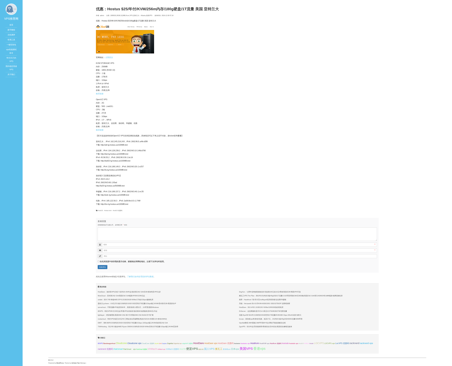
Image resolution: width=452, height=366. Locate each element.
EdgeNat (170, 343)
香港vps (259, 348)
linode (311, 343)
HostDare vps (210, 343)
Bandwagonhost (109, 343)
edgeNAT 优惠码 (187, 343)
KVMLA (306, 343)
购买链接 (99, 94)
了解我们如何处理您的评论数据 (140, 277)
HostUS (100, 210)
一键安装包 (11, 45)
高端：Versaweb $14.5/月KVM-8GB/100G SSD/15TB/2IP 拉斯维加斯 (264, 303)
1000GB (113, 15)
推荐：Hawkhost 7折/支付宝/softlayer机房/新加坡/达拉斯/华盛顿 (262, 300)
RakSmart (118, 349)
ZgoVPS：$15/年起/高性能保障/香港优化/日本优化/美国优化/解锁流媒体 (265, 326)
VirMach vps (161, 349)
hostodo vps (293, 343)
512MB (123, 15)
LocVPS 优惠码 (342, 343)
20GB (118, 15)
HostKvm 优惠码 (275, 343)
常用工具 (11, 40)
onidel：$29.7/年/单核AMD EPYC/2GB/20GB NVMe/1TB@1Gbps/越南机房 (125, 300)
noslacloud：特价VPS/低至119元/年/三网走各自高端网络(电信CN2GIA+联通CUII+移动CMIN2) (132, 319)
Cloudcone (121, 343)
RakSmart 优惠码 (141, 349)
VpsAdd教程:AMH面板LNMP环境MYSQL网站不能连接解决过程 (262, 323)
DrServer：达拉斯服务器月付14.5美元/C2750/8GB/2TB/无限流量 (263, 311)
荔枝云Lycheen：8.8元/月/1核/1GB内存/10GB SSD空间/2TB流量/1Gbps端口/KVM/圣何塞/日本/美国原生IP (137, 303)
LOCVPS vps (329, 343)
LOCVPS (319, 343)
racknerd (354, 343)
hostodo (285, 343)
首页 (11, 25)
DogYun (164, 343)
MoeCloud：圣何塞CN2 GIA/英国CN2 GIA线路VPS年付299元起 (121, 296)
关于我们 (11, 74)
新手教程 (11, 30)
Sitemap (82, 363)
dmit (160, 343)
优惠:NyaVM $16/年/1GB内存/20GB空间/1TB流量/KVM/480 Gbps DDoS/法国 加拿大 (270, 315)
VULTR (182, 349)
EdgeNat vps (178, 343)
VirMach (152, 349)
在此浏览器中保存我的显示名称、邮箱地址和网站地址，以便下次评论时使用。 (133, 261)
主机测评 (11, 35)
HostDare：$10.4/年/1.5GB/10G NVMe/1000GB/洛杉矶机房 (261, 307)
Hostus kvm (108, 210)
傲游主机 (201, 349)
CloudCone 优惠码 (148, 343)
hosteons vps (245, 343)
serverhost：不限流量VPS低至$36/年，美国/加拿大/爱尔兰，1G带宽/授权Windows (128, 307)
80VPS (100, 343)
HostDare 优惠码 (226, 343)
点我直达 (109, 57)
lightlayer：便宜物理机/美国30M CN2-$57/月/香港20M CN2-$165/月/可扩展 (125, 315)
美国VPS (149, 15)
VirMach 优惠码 (172, 349)
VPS (131, 15)
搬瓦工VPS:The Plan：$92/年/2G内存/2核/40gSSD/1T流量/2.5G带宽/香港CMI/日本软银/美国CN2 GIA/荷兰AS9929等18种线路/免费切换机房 (291, 296)
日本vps (235, 349)
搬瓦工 (218, 349)
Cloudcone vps (134, 343)
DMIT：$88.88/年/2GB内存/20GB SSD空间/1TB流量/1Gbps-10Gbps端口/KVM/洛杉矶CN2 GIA (133, 323)
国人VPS (209, 348)
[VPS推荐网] (11, 9)
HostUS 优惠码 (117, 210)
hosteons (237, 343)
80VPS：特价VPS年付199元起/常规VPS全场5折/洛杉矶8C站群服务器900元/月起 (127, 311)
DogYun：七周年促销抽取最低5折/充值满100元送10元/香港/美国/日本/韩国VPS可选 (270, 292)
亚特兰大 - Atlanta (139, 15)
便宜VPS (192, 348)
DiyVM (157, 343)
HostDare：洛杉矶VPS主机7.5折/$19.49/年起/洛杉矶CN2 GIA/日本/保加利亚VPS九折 (129, 292)
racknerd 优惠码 (105, 349)
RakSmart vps (129, 349)
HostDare (198, 343)
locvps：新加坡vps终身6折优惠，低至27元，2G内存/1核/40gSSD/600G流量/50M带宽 (270, 319)
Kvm (127, 15)
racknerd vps (366, 343)
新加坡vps (226, 349)
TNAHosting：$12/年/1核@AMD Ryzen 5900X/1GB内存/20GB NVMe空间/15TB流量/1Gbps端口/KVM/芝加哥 (138, 326)
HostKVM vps (264, 343)
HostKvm (254, 343)
